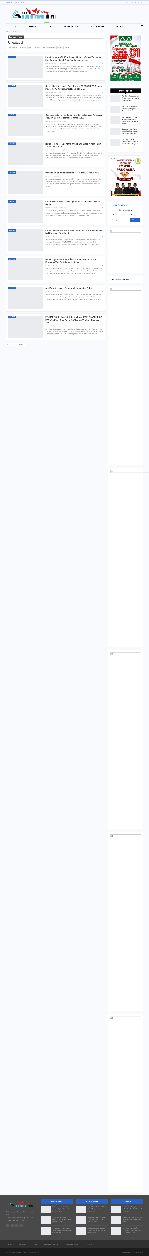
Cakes (30, 47)
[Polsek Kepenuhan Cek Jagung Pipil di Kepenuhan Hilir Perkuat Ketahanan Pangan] (46, 1209)
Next (21, 345)
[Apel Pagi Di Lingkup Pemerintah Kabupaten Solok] (25, 298)
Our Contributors (20, 2)
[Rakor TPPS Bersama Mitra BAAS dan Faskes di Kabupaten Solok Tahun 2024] (25, 153)
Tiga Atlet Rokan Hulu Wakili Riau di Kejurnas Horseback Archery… (97, 1209)
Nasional (33, 26)
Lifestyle (120, 26)
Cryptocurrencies (48, 47)
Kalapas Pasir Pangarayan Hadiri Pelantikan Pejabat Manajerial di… (96, 1230)
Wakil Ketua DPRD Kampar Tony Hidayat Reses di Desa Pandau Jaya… (61, 1230)
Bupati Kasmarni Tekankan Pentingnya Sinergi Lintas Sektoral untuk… (96, 1219)
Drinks (67, 47)
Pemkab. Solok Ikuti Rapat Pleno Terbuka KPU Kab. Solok (72, 172)
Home (14, 26)
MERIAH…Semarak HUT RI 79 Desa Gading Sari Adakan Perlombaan (131, 109)
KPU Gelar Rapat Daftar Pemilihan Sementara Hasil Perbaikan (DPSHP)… (131, 1230)
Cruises (37, 47)
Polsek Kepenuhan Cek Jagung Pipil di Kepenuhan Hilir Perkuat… (61, 1209)
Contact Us (9, 2)
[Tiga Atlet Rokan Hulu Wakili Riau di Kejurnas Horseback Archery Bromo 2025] (81, 1209)
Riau (48, 25)
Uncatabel (12, 57)
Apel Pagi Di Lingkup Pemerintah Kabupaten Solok (68, 288)
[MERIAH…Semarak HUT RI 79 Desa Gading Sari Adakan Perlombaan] (115, 109)
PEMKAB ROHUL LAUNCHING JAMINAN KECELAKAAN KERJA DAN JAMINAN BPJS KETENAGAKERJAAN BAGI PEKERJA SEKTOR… (73, 320)
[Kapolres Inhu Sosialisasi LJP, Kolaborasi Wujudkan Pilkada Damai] (25, 211)
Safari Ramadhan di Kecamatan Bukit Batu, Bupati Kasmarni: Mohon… (62, 1219)
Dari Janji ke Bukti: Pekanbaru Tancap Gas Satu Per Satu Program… (130, 142)
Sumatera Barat (71, 26)
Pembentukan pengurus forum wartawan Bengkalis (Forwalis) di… (131, 98)
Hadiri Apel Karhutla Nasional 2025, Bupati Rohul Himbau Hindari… (132, 1219)
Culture (60, 47)
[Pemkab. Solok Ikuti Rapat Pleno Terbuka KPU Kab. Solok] (25, 182)
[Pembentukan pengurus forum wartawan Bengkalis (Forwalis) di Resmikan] (115, 98)
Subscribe (135, 220)
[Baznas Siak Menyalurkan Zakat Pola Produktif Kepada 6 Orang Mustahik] (116, 1209)
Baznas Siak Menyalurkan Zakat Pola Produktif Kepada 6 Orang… (132, 1209)
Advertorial (13, 47)
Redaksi (88, 1244)
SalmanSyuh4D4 (138, 1252)
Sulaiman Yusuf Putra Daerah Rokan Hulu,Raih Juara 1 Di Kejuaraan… (130, 131)
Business (23, 47)
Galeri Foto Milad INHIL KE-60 (120, 279)
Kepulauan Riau (97, 26)
